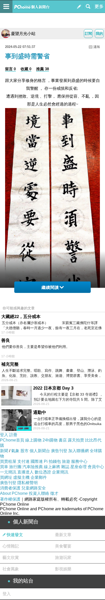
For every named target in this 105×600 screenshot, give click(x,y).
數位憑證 (43, 472)
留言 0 (10, 69)
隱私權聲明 (27, 483)
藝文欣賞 (11, 557)
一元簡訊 (8, 472)
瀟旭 (96, 47)
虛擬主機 (21, 477)
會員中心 (96, 467)
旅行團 (15, 467)
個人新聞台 (40, 451)
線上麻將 (52, 467)
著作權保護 (10, 499)
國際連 (37, 461)
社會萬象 (11, 569)
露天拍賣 (76, 440)
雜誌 (65, 467)
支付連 (23, 461)
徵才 (54, 493)
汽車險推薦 (32, 467)
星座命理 (78, 467)
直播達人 (25, 472)
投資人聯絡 (39, 493)
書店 (63, 440)
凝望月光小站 (23, 33)
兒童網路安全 (33, 488)
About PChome (14, 493)
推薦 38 (42, 69)
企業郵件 (39, 477)
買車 (4, 467)
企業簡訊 (60, 472)
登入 (4, 435)
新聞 (4, 451)
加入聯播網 (78, 451)
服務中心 (79, 461)
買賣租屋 (8, 461)
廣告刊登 (59, 451)
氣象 (15, 451)
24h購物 (50, 440)
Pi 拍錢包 (52, 461)
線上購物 (33, 440)
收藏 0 (26, 69)
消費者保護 (10, 488)
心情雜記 (11, 546)
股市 (24, 451)
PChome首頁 (12, 440)
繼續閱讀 (50, 287)
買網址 (6, 477)
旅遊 (66, 461)
